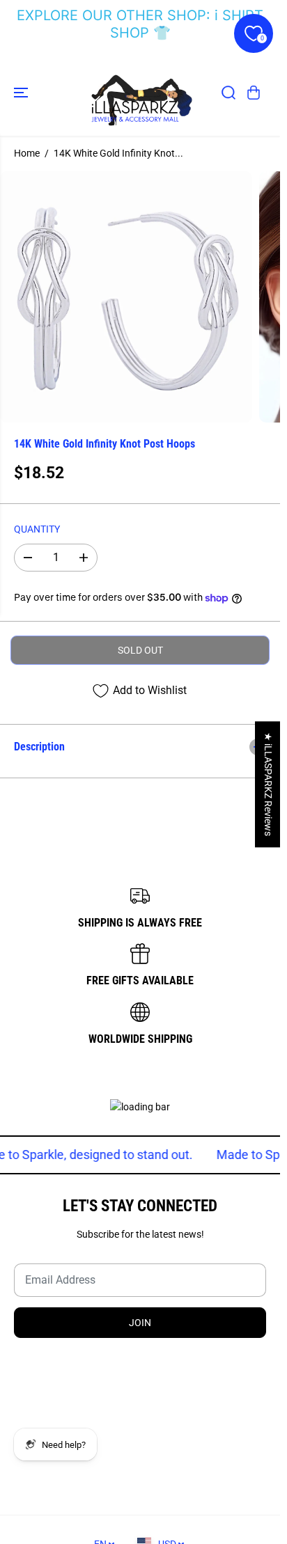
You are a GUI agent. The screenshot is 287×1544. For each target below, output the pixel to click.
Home (27, 153)
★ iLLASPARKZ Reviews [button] (268, 784)
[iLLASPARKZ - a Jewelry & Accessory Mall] (140, 92)
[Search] (228, 92)
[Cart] (253, 92)
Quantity (37, 529)
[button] (22, 92)
